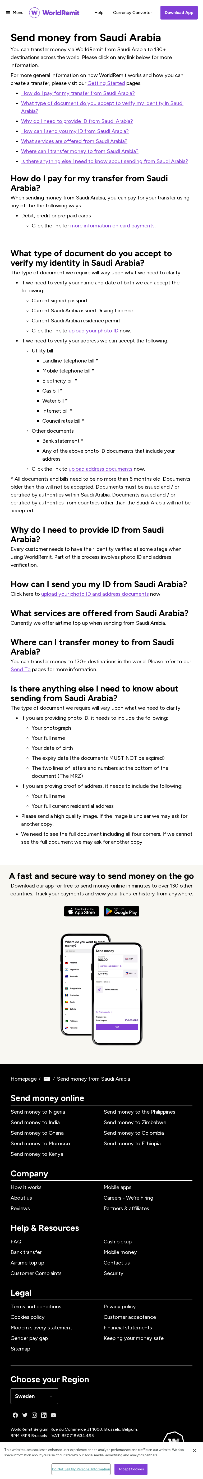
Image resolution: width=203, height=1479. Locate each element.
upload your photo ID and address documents (95, 594)
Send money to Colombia (134, 1133)
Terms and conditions (36, 1306)
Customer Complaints (36, 1273)
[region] (101, 1460)
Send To (21, 669)
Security (113, 1273)
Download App (179, 12)
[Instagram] (34, 1415)
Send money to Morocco (40, 1143)
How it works (26, 1187)
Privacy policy (120, 1306)
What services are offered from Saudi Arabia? (74, 141)
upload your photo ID (93, 330)
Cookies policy (28, 1317)
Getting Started (106, 83)
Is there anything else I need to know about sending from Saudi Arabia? (104, 161)
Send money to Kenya (37, 1154)
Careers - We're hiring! (129, 1198)
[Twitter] (25, 1415)
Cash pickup (118, 1241)
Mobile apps (117, 1187)
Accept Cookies (131, 1469)
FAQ (16, 1241)
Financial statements (128, 1327)
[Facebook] (15, 1415)
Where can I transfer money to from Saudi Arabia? (80, 151)
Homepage (24, 1079)
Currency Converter (132, 12)
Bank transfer (26, 1252)
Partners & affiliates (126, 1208)
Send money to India (35, 1122)
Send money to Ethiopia (132, 1143)
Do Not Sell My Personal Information (81, 1469)
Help (99, 12)
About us (21, 1198)
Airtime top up (27, 1262)
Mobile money (120, 1252)
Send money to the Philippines (139, 1112)
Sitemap (20, 1349)
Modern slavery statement (41, 1327)
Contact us (117, 1262)
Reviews (20, 1208)
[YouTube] (53, 1415)
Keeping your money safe (134, 1338)
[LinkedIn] (44, 1415)
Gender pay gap (29, 1338)
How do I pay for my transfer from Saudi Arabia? (78, 93)
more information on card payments (112, 225)
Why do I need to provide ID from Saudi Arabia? (77, 121)
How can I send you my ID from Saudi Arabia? (75, 131)
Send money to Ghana (37, 1133)
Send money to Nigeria (38, 1112)
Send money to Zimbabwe (135, 1122)
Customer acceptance (130, 1317)
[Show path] (47, 1079)
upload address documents (100, 469)
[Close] (194, 1450)
